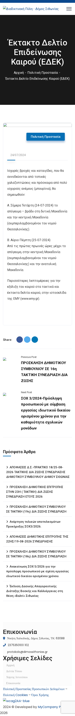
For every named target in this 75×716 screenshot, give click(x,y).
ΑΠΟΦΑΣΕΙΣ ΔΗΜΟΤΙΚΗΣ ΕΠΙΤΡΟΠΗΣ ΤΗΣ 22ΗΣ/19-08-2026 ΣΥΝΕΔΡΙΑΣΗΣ (37, 539)
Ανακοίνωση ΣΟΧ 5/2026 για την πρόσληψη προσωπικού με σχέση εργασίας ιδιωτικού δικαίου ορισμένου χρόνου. (37, 571)
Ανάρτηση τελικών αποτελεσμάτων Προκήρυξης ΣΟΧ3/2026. (33, 524)
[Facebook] (19, 339)
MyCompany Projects (55, 707)
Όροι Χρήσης (40, 695)
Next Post (26, 392)
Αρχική (19, 73)
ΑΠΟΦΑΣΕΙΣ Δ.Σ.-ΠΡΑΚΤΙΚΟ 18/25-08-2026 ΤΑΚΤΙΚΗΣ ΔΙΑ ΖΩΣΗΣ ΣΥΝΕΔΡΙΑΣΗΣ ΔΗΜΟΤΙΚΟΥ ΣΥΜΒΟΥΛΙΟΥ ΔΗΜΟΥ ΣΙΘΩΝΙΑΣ (38, 472)
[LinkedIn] (35, 339)
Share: (7, 340)
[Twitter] (27, 339)
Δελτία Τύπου (14, 671)
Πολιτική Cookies (15, 695)
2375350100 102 (18, 645)
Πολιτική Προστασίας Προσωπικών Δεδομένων (34, 689)
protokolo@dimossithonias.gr (27, 652)
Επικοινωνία (13, 683)
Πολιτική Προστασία (42, 73)
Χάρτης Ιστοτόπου (17, 677)
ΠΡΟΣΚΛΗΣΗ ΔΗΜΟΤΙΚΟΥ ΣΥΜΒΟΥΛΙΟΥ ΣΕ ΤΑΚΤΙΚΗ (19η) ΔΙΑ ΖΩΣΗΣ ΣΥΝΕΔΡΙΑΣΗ (36, 509)
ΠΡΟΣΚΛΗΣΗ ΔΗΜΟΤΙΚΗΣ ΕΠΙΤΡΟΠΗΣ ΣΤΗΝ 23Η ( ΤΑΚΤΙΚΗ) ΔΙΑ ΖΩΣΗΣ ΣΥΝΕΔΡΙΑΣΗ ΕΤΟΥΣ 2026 (34, 491)
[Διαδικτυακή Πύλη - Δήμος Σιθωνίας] (31, 9)
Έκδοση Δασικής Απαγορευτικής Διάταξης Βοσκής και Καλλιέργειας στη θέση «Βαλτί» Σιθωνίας (34, 591)
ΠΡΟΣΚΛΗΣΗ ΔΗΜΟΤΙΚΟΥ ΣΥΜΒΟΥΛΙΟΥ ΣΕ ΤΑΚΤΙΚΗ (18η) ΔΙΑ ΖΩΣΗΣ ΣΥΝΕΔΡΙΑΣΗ (36, 554)
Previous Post (29, 357)
